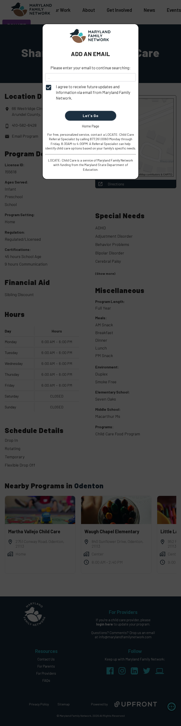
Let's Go (91, 116)
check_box (48, 87)
